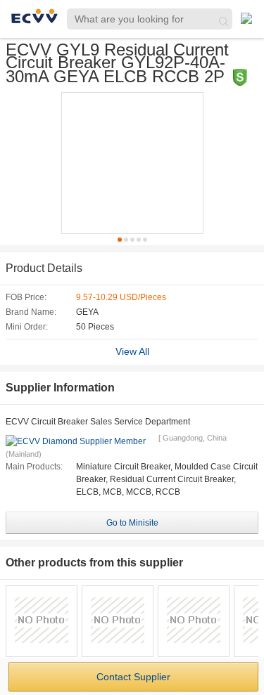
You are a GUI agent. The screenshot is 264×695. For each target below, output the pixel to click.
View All (132, 351)
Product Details (44, 268)
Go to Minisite (132, 523)
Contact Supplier (133, 676)
